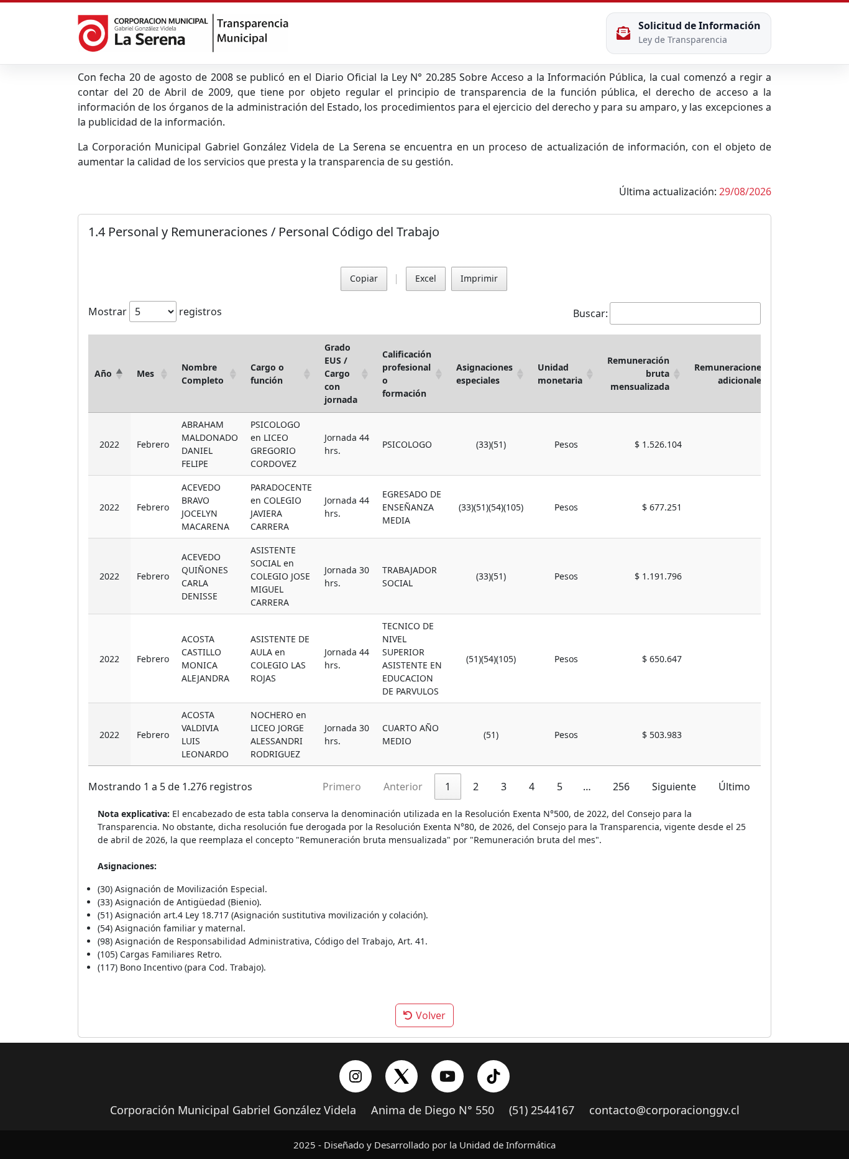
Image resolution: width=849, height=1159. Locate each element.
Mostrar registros (155, 311)
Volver (429, 1015)
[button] (119, 373)
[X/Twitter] (401, 1076)
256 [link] (621, 786)
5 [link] (559, 786)
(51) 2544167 (541, 1110)
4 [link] (532, 786)
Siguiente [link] (674, 786)
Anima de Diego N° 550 (432, 1110)
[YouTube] (447, 1076)
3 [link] (504, 786)
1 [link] (448, 786)
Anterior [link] (403, 786)
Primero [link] (342, 786)
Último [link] (734, 786)
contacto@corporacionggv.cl (664, 1110)
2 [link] (476, 786)
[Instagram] (355, 1076)
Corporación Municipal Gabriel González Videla (233, 1110)
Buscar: (590, 313)
